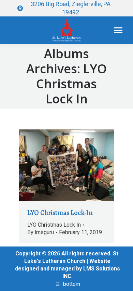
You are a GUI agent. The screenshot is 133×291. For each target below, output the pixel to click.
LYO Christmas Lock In (54, 225)
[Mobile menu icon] (118, 30)
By (40, 232)
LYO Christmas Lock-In (60, 212)
